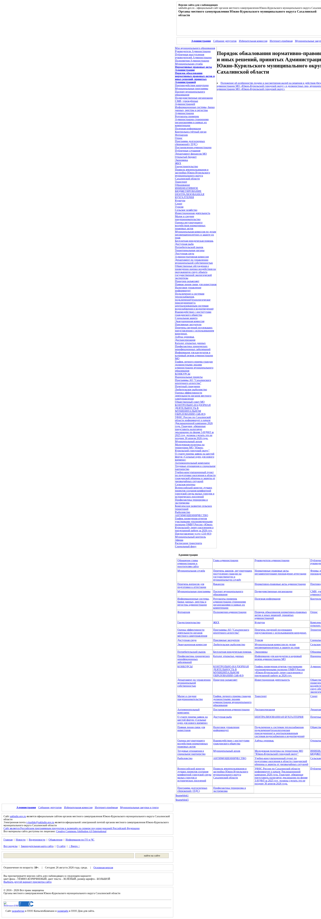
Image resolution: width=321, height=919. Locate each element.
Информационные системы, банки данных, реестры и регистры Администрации (195, 110)
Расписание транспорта (188, 543)
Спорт (178, 203)
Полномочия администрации (229, 612)
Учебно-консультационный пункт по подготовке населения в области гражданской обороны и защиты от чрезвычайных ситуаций (195, 477)
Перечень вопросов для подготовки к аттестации (191, 585)
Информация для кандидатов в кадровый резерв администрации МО (194, 355)
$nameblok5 (182, 799)
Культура (180, 200)
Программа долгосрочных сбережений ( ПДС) (190, 143)
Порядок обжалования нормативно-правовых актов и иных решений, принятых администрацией (281, 615)
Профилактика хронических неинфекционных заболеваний (192, 348)
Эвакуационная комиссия (189, 321)
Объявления (55, 839)
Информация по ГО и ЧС (80, 839)
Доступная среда (184, 253)
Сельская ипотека (185, 484)
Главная (8, 839)
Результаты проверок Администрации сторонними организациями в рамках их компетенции (192, 121)
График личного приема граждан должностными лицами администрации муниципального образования (194, 366)
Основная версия (103, 867)
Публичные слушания (187, 150)
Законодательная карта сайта (37, 846)
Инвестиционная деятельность (192, 213)
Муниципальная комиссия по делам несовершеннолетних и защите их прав (195, 234)
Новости (21, 839)
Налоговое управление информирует (188, 289)
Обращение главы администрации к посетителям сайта (188, 563)
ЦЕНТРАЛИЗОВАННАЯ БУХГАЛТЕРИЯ (189, 196)
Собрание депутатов (225, 41)
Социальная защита (186, 318)
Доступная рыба (184, 244)
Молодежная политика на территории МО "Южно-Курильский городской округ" (192, 447)
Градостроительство (186, 166)
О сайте (61, 846)
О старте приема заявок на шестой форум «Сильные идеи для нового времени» (194, 456)
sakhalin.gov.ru (18, 816)
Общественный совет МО (190, 401)
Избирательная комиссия (253, 41)
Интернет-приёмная (281, 41)
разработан (18, 910)
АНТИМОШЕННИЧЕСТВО (191, 515)
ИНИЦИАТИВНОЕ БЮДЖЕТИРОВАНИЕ (188, 190)
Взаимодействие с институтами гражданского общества (193, 313)
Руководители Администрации (193, 51)
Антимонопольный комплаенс (192, 463)
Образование (182, 185)
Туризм (179, 206)
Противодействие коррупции (192, 85)
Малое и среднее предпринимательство (187, 218)
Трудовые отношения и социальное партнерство (191, 752)
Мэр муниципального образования (195, 48)
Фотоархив (181, 134)
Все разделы (11, 846)
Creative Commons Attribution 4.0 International (81, 831)
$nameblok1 (182, 795)
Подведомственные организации (194, 97)
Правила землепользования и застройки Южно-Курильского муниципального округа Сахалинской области (192, 174)
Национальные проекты (189, 377)
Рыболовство (182, 512)
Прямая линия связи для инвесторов (196, 284)
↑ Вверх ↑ (74, 846)
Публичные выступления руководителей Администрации (193, 56)
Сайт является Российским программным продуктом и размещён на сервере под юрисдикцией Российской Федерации (72, 828)
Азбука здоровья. (184, 336)
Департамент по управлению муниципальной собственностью (194, 261)
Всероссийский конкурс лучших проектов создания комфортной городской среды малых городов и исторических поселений (194, 492)
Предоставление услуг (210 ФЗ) (193, 533)
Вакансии (218, 584)
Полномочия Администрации (192, 60)
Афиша (179, 540)
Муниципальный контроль (190, 536)
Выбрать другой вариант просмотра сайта (27, 881)
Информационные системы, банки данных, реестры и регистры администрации (193, 601)
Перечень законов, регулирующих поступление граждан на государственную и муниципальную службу (232, 575)
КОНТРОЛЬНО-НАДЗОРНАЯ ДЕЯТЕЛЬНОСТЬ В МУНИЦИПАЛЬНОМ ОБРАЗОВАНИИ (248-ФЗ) (193, 409)
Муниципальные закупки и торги (139, 807)
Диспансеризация (185, 340)
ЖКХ (178, 163)
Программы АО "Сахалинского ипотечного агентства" (193, 382)
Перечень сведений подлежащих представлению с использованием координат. (194, 330)
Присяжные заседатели (188, 324)
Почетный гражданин (187, 386)
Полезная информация (188, 128)
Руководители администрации (272, 560)
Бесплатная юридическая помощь (194, 240)
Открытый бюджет (186, 157)
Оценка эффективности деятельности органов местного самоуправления (193, 395)
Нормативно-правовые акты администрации (280, 584)
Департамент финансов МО (191, 153)
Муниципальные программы (191, 88)
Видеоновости (37, 839)
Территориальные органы (189, 250)
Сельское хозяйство (186, 210)
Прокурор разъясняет (187, 281)
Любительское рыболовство (191, 389)
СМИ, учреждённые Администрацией (186, 102)
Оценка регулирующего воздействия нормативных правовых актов (190, 225)
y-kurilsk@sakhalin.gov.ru (40, 822)
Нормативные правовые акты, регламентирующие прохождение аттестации (280, 572)
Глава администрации (225, 560)
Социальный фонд (185, 546)
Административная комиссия (192, 256)
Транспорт (181, 181)
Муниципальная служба (189, 63)
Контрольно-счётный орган (190, 131)
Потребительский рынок (189, 247)
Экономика (181, 160)
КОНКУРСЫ (182, 373)
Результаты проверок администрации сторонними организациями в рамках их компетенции (229, 603)
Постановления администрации (193, 147)
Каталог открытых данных (190, 343)
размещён (62, 910)
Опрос (178, 138)
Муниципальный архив (188, 441)
